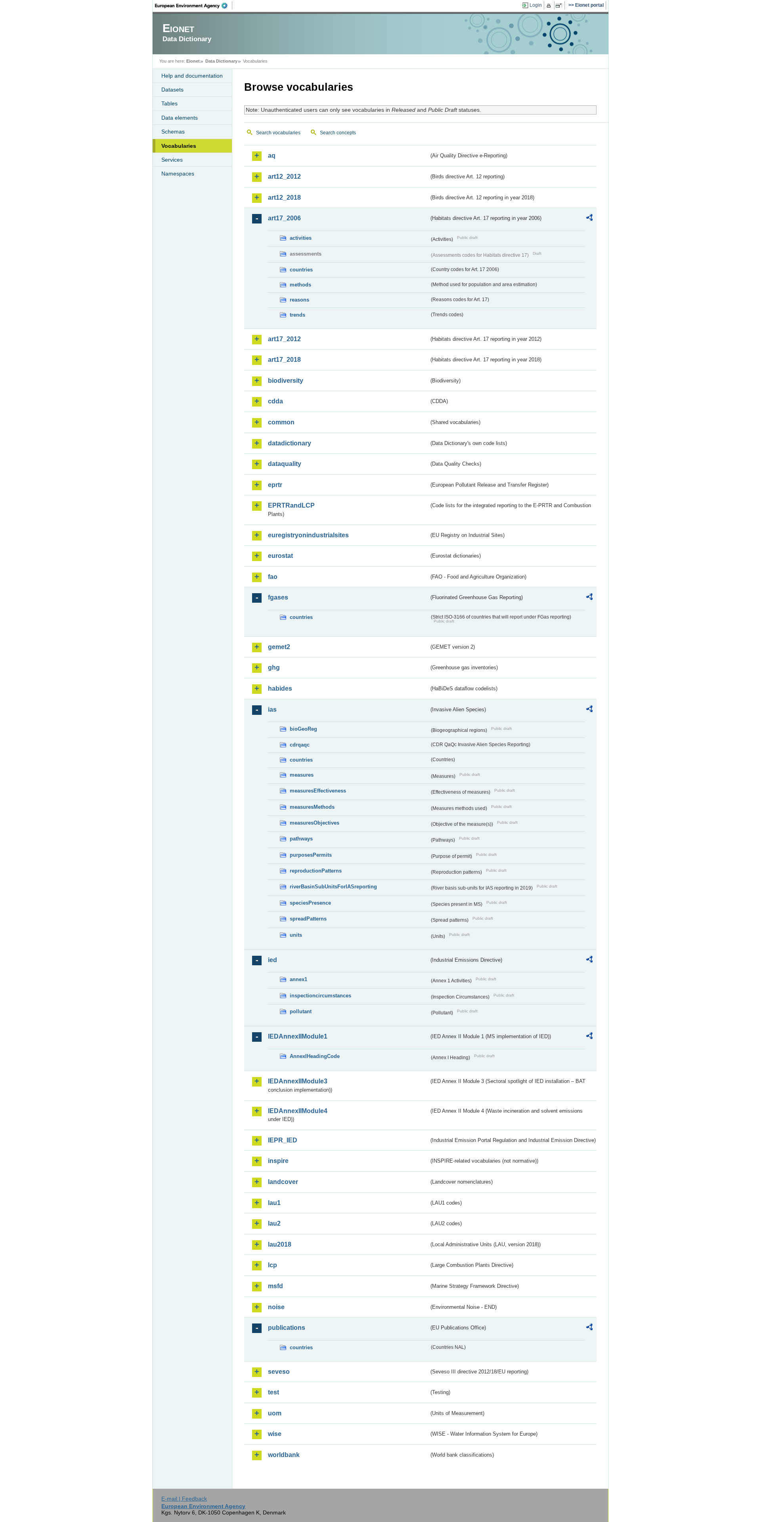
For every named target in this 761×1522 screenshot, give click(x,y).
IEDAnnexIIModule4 (297, 1111)
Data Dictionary (221, 61)
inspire (278, 1160)
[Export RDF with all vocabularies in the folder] (589, 218)
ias (272, 709)
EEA (194, 6)
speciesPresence (310, 903)
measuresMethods (312, 807)
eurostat (280, 555)
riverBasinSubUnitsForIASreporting (333, 887)
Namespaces (177, 173)
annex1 (298, 979)
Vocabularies (178, 146)
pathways (301, 839)
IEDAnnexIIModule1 (297, 1036)
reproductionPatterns (316, 871)
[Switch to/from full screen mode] (560, 6)
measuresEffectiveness (318, 791)
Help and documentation (192, 76)
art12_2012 (284, 176)
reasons (299, 300)
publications (286, 1327)
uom (274, 1413)
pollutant (301, 1011)
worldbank (284, 1454)
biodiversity (285, 380)
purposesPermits (311, 855)
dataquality (284, 463)
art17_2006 (284, 218)
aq (271, 155)
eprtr (275, 484)
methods (300, 285)
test (273, 1392)
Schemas (173, 131)
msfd (275, 1286)
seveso (279, 1371)
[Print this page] (549, 6)
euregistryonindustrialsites (308, 535)
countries (301, 270)
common (281, 422)
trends (297, 315)
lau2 (274, 1223)
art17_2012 (284, 339)
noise (276, 1307)
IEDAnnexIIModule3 (297, 1081)
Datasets (172, 89)
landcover (283, 1181)
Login (536, 5)
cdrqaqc (300, 745)
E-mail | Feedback (184, 1498)
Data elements (179, 118)
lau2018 (279, 1244)
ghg (274, 667)
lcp (272, 1265)
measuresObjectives (314, 823)
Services (172, 160)
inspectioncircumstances (320, 996)
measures (302, 775)
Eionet (193, 61)
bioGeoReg (303, 729)
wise (274, 1433)
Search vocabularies (278, 132)
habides (280, 688)
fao (272, 576)
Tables (169, 103)
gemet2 (279, 647)
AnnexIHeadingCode (315, 1056)
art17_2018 (284, 359)
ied (272, 960)
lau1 (274, 1202)
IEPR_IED (282, 1140)
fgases (278, 597)
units (296, 935)
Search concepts (338, 132)
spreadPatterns (308, 919)
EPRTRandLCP (291, 505)
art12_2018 (284, 197)
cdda (275, 401)
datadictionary (289, 443)
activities (301, 238)
